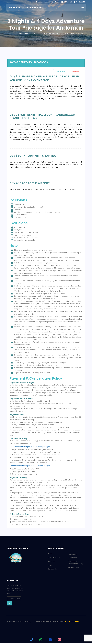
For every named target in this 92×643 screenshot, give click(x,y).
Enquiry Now (61, 71)
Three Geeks (74, 621)
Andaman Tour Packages (29, 33)
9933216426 (67, 2)
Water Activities (54, 557)
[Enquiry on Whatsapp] (40, 639)
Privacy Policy (73, 567)
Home (11, 33)
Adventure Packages (52, 33)
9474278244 (80, 2)
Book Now (75, 71)
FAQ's (50, 565)
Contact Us (52, 569)
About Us (51, 561)
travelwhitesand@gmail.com (48, 2)
